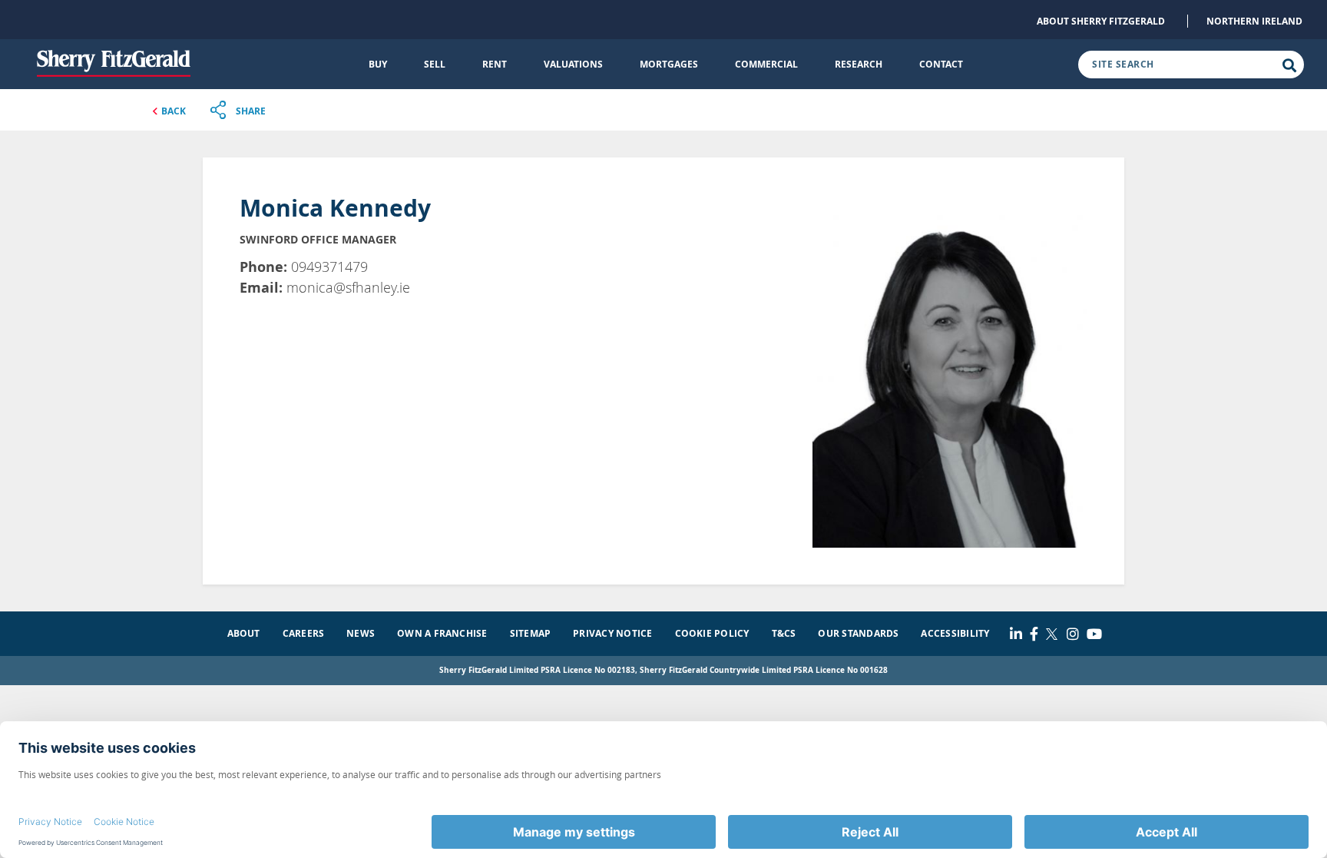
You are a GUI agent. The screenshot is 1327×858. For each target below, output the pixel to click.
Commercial (766, 64)
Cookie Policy (712, 633)
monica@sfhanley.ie (348, 287)
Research (858, 64)
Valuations (573, 64)
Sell (434, 64)
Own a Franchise (442, 633)
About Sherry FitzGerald (1101, 21)
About (243, 633)
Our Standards (858, 633)
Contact (941, 64)
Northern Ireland (1254, 21)
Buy (378, 64)
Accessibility (955, 633)
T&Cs (784, 633)
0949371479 (329, 266)
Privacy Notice (612, 633)
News (360, 633)
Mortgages (669, 64)
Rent (494, 64)
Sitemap (530, 633)
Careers (304, 633)
